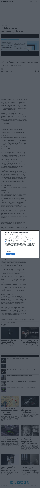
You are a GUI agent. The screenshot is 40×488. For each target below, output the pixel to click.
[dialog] (20, 244)
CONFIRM (10, 254)
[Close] (37, 232)
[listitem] (20, 248)
